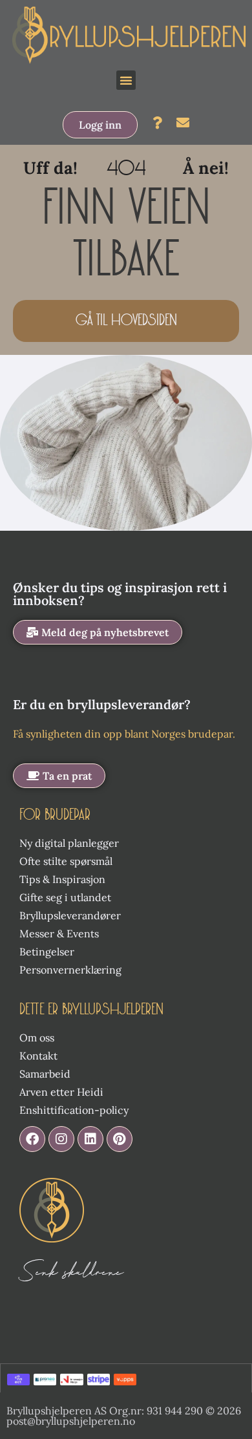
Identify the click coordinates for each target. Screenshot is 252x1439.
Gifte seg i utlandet (65, 897)
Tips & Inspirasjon (62, 879)
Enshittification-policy (74, 1109)
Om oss (36, 1037)
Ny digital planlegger (69, 843)
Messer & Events (59, 933)
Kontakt (38, 1055)
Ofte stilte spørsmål (65, 861)
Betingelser (46, 951)
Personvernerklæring (70, 969)
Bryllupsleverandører (70, 915)
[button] (126, 80)
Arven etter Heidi (61, 1091)
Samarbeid (44, 1073)
